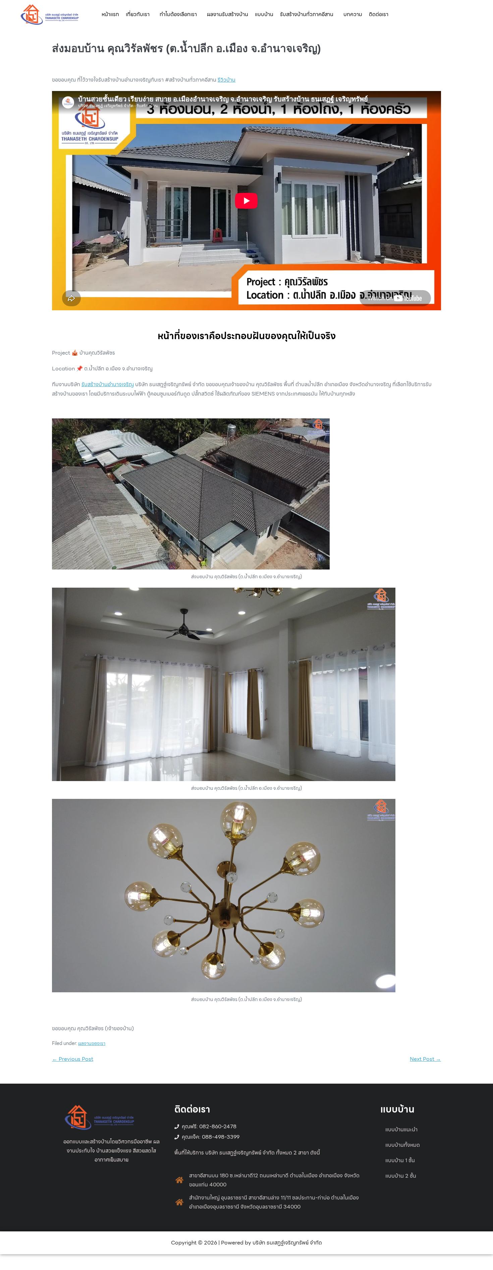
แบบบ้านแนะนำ (401, 1129)
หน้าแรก (110, 14)
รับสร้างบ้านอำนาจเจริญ (107, 384)
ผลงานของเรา (91, 1043)
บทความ (352, 14)
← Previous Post (72, 1059)
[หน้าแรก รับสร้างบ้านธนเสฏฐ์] (49, 14)
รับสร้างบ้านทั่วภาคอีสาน (306, 14)
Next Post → (425, 1059)
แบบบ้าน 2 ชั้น (400, 1176)
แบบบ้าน (264, 14)
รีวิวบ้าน (226, 80)
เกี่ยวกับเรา (138, 14)
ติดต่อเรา (378, 14)
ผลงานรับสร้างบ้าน (227, 14)
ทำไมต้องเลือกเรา (178, 14)
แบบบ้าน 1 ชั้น (400, 1160)
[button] (139, 14)
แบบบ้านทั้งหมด (402, 1145)
